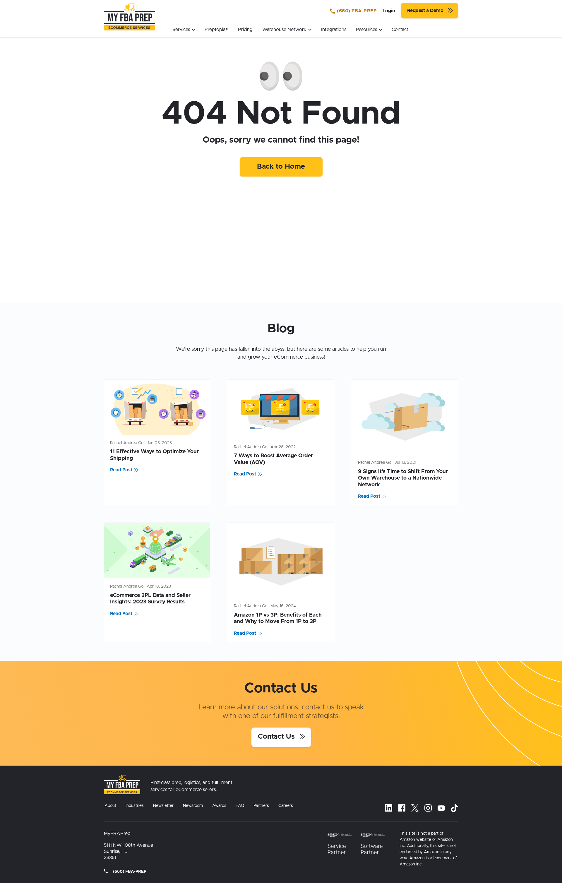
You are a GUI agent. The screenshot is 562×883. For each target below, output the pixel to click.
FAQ (240, 806)
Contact (400, 29)
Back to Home (281, 166)
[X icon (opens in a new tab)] (415, 808)
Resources (366, 29)
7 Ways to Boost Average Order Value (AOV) (273, 459)
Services (181, 29)
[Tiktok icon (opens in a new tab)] (454, 808)
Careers (285, 806)
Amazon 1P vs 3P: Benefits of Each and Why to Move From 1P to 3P (278, 618)
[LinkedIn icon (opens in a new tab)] (388, 808)
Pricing (245, 29)
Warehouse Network (284, 29)
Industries (135, 806)
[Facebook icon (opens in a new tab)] (401, 808)
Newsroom (193, 806)
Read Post (121, 470)
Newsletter (163, 806)
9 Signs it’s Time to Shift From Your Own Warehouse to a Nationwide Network (403, 478)
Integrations (333, 29)
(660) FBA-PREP (356, 10)
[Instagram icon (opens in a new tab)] (428, 808)
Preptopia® (216, 29)
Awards (219, 806)
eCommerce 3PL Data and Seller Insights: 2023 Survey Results (150, 599)
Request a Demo (426, 10)
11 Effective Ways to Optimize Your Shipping (154, 455)
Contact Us (277, 736)
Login (389, 10)
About (110, 806)
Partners (261, 806)
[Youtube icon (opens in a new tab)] (441, 808)
